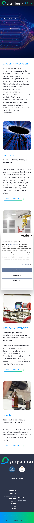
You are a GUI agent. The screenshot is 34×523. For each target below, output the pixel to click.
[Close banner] (31, 235)
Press (14, 506)
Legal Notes (13, 515)
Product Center (10, 496)
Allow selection (17, 280)
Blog (14, 508)
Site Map (6, 515)
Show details (25, 264)
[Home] (10, 3)
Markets (13, 493)
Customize (16, 275)
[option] (17, 32)
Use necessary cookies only (17, 286)
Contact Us (17, 478)
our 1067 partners (13, 244)
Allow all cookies (17, 270)
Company (12, 490)
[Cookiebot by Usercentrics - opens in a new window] (21, 235)
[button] (31, 3)
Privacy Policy (22, 515)
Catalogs (12, 498)
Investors (21, 497)
